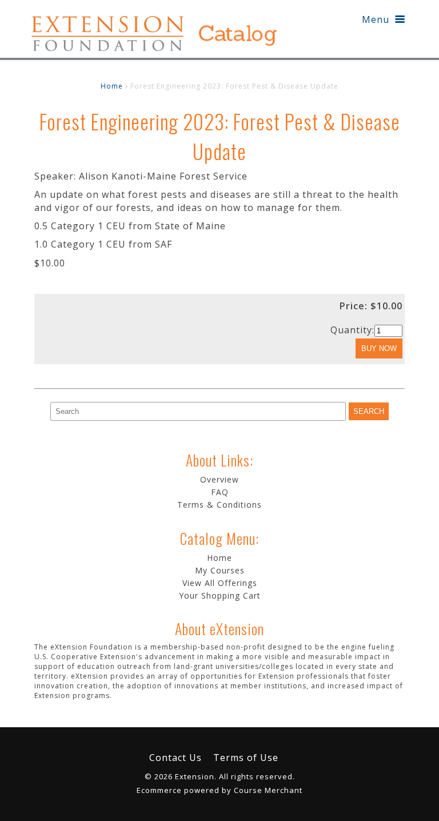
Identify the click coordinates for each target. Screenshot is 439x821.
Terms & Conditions (219, 504)
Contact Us (175, 757)
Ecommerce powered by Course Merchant (219, 790)
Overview (219, 479)
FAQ (220, 492)
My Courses (220, 570)
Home (112, 86)
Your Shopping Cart (220, 595)
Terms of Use (245, 757)
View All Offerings (219, 582)
